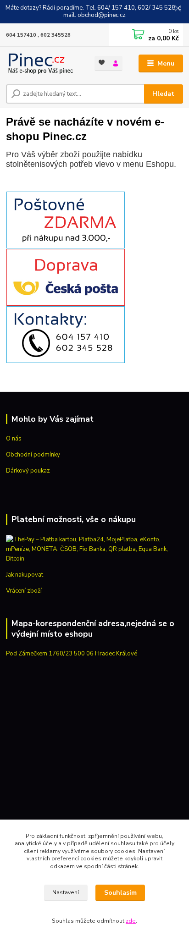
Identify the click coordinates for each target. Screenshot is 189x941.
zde (131, 920)
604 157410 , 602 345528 (38, 35)
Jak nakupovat (24, 575)
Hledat (163, 93)
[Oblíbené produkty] (101, 62)
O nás (14, 439)
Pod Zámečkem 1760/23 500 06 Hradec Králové (71, 653)
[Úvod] (43, 64)
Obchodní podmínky (33, 455)
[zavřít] (177, 9)
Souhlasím (120, 892)
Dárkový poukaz (28, 471)
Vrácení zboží (24, 591)
